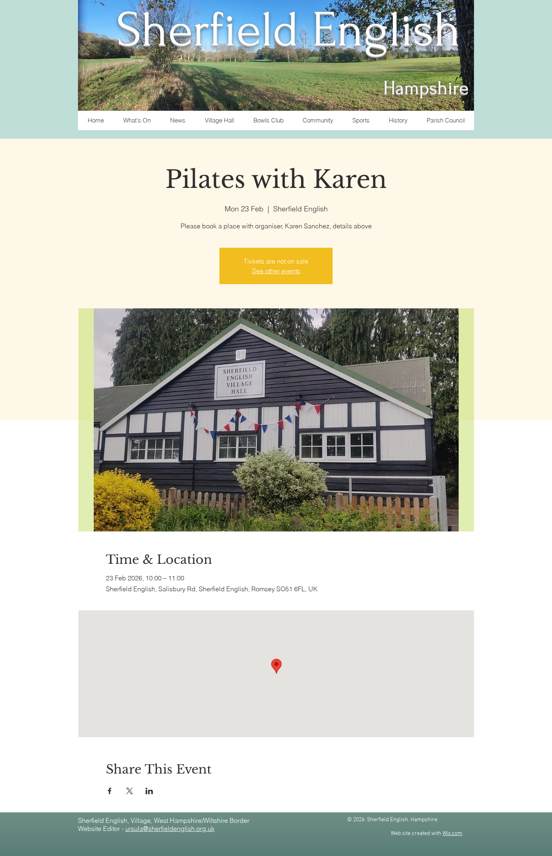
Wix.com (452, 833)
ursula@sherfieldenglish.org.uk (170, 828)
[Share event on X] (129, 791)
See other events (276, 271)
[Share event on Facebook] (110, 791)
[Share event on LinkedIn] (149, 791)
